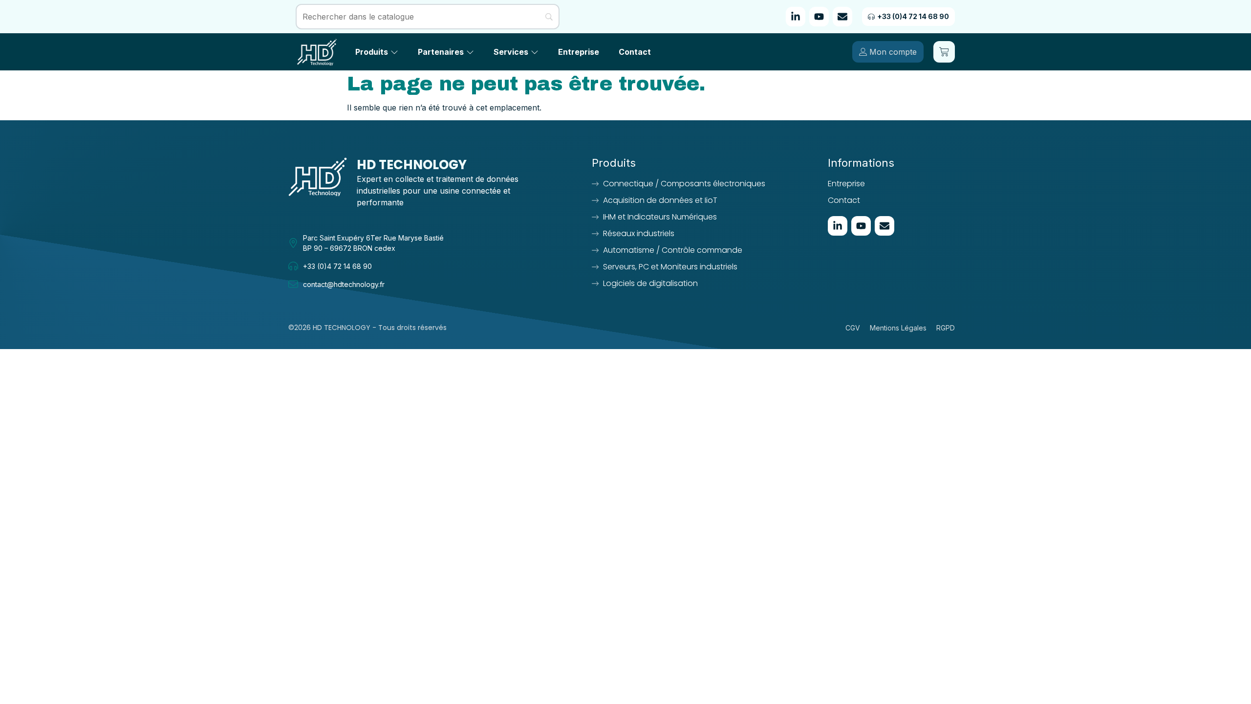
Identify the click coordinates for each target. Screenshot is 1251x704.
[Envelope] (842, 16)
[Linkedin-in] (795, 16)
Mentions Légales (898, 328)
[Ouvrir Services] (535, 52)
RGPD (945, 328)
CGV (852, 328)
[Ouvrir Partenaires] (470, 52)
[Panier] (944, 52)
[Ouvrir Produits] (394, 52)
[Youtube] (819, 16)
